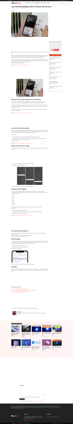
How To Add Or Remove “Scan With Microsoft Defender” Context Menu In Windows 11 (36, 347)
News (42, 2)
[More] (45, 318)
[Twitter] (64, 0)
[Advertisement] (30, 45)
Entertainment (37, 2)
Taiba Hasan (19, 311)
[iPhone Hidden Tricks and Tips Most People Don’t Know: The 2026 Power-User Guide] (16, 328)
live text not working (27, 308)
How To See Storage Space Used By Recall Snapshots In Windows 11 (26, 347)
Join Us (61, 423)
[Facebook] (58, 0)
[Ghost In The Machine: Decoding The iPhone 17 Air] (16, 342)
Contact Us (58, 423)
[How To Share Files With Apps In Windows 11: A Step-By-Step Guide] (57, 328)
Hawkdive (17, 423)
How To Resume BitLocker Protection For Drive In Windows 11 (56, 347)
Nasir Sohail (12, 335)
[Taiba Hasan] (14, 313)
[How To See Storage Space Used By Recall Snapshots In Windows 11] (26, 342)
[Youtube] (65, 0)
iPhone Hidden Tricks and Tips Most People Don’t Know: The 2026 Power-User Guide (15, 333)
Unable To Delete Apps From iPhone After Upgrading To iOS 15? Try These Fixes (24, 290)
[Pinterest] (61, 0)
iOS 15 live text (15, 308)
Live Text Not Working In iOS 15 (33, 308)
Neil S (50, 64)
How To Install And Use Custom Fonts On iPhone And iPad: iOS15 (24, 215)
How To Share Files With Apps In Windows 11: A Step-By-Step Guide (56, 333)
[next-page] (51, 90)
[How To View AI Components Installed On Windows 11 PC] (36, 328)
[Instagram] (59, 0)
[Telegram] (62, 0)
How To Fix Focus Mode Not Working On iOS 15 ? (22, 65)
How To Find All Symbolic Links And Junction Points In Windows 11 (46, 333)
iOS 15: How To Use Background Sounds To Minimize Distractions (24, 143)
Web (30, 2)
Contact (48, 2)
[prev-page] (50, 90)
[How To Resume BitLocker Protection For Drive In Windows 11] (57, 342)
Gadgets (27, 2)
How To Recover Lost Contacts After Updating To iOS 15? (23, 112)
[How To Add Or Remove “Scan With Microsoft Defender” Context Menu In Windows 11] (36, 342)
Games (45, 2)
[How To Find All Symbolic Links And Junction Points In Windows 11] (46, 328)
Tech (33, 2)
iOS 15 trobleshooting (21, 308)
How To (14, 8)
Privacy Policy (54, 423)
